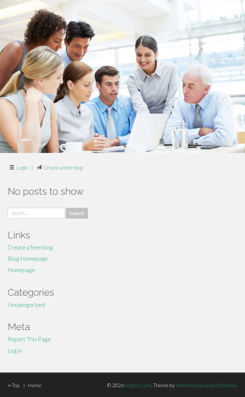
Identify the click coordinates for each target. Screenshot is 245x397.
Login (22, 167)
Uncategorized (26, 304)
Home (34, 385)
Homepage (21, 269)
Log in (15, 350)
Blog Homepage (28, 258)
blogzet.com (138, 385)
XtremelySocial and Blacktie (206, 385)
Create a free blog (63, 167)
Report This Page (29, 339)
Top (15, 385)
